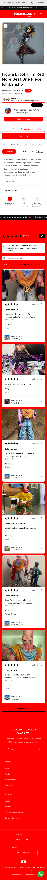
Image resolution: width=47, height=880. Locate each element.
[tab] (9, 151)
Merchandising (11, 780)
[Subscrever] (39, 749)
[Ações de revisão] (41, 304)
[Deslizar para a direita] (29, 69)
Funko (7, 774)
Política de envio (34, 871)
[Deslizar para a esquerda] (18, 69)
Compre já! (23, 136)
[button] (5, 14)
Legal (7, 801)
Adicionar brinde (23, 119)
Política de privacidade (27, 867)
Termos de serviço (13, 818)
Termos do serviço (16, 874)
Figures (8, 768)
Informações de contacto (17, 871)
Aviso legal (41, 867)
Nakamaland (12, 867)
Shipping (5, 93)
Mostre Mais (9, 320)
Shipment (9, 807)
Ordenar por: (22, 264)
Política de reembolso (14, 812)
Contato (8, 785)
